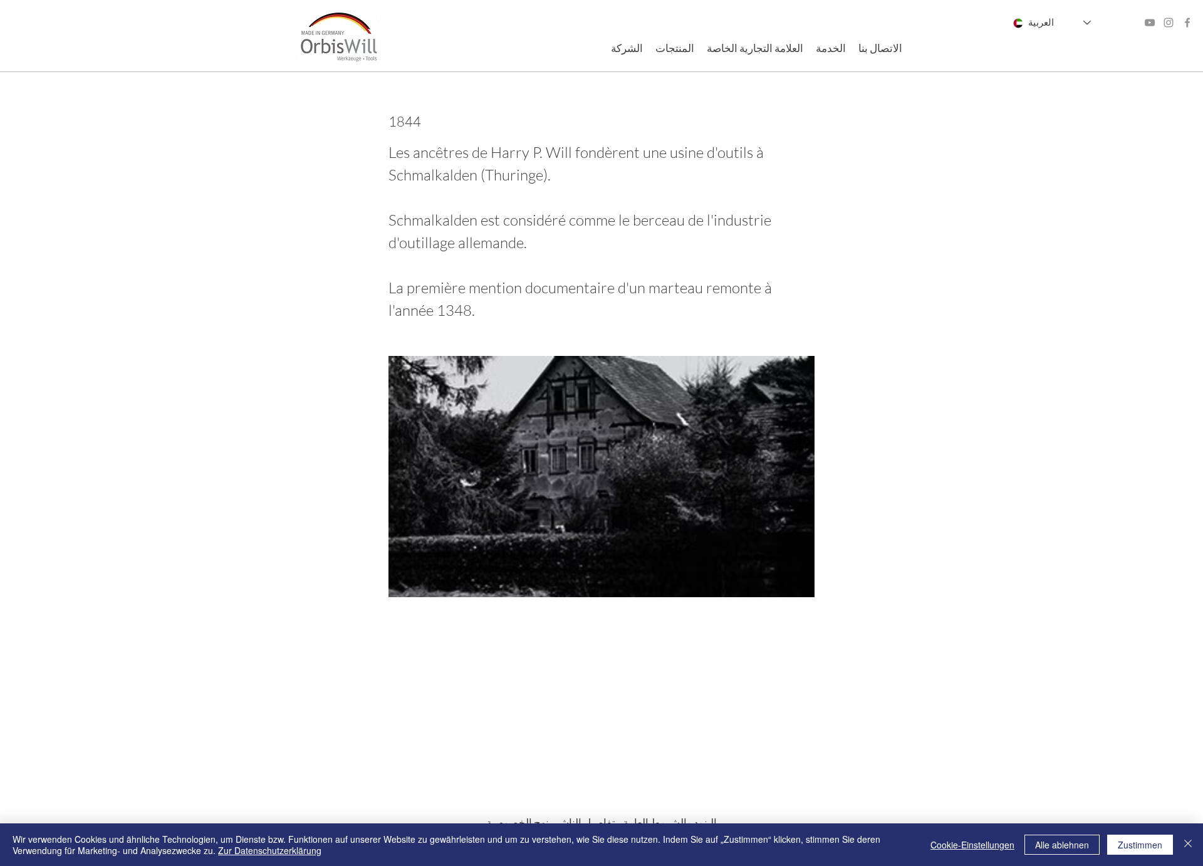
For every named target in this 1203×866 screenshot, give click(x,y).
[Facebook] (1187, 22)
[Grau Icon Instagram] (1168, 22)
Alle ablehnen (1062, 844)
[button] (627, 48)
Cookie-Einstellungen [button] (972, 844)
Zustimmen (1140, 844)
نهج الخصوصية (517, 822)
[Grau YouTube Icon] (1149, 22)
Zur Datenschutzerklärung (269, 850)
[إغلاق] (1187, 844)
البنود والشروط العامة (666, 822)
